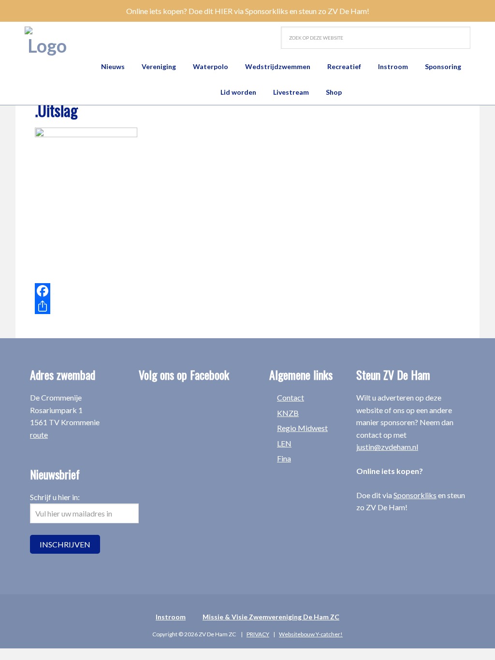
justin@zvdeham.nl (387, 446)
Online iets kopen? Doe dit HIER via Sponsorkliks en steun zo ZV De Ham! (247, 10)
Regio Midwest (302, 427)
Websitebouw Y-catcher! (311, 634)
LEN (284, 443)
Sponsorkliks (415, 495)
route (39, 434)
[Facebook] (175, 291)
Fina (284, 458)
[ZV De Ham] (47, 42)
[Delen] (175, 306)
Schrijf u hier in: (55, 497)
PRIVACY (258, 634)
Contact (290, 397)
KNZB (288, 412)
